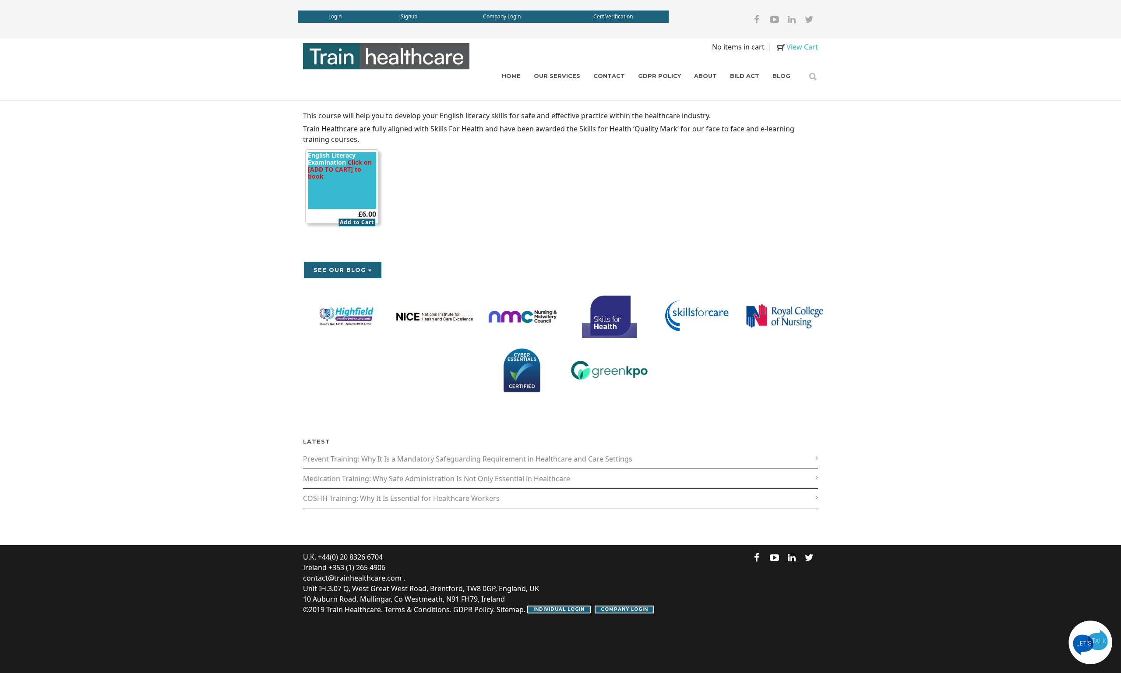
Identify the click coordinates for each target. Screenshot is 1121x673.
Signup (409, 16)
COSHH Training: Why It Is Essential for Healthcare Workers (401, 498)
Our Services (557, 75)
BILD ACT (744, 75)
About (705, 75)
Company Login (502, 16)
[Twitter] (809, 19)
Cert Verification (613, 16)
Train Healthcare (353, 609)
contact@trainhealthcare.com (352, 578)
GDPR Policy (659, 75)
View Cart (802, 47)
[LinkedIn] (791, 19)
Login (335, 16)
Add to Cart (357, 222)
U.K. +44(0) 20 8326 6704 (343, 557)
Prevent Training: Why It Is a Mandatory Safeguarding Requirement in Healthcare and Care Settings (467, 459)
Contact (609, 75)
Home (511, 75)
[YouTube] (774, 19)
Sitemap (510, 609)
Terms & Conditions (417, 609)
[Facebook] (756, 19)
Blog (781, 75)
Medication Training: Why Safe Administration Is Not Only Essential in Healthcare (436, 478)
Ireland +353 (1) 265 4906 (344, 567)
